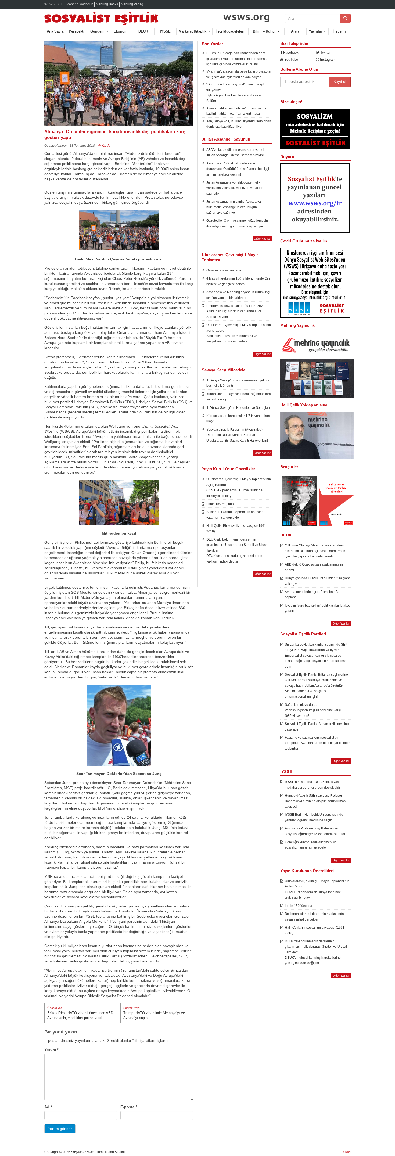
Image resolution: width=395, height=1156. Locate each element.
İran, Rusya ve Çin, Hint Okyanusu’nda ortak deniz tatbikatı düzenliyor (238, 123)
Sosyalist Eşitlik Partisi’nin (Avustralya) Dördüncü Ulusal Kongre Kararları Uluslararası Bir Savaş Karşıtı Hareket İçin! (237, 435)
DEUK (143, 31)
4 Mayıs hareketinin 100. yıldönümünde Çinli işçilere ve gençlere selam (238, 281)
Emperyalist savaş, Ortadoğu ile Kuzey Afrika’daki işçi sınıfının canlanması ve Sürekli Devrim (234, 311)
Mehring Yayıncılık (79, 4)
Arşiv (295, 31)
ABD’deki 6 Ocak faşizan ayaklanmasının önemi (315, 567)
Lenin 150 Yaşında (220, 504)
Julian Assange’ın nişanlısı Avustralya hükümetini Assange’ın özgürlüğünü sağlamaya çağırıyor (233, 207)
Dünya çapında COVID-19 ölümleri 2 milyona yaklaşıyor (318, 580)
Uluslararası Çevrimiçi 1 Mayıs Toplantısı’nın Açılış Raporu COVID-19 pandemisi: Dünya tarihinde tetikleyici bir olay (238, 487)
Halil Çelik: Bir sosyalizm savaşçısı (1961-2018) (236, 528)
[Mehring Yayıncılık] (317, 345)
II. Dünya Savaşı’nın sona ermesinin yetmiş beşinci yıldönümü (237, 383)
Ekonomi (121, 31)
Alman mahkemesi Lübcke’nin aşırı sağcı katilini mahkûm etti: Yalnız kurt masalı (236, 111)
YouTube (290, 60)
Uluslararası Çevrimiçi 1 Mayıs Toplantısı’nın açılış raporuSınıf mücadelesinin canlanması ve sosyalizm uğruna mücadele (238, 333)
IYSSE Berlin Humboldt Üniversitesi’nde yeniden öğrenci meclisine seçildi (314, 817)
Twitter (325, 53)
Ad (48, 1107)
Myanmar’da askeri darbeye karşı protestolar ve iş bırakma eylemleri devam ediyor (238, 74)
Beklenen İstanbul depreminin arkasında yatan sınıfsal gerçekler (235, 514)
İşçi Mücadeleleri (230, 31)
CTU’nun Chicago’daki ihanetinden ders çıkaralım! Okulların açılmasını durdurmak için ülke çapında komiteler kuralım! (236, 58)
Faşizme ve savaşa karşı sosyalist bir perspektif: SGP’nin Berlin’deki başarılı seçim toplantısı (317, 743)
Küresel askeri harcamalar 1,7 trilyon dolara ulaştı (238, 418)
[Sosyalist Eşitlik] (118, 18)
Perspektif (77, 31)
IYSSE (165, 31)
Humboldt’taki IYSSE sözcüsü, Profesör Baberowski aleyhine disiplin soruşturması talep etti (315, 801)
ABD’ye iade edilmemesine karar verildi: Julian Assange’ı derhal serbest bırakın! (235, 152)
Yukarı (346, 1152)
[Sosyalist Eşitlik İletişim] (315, 128)
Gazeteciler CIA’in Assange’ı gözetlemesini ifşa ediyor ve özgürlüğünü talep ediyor (237, 223)
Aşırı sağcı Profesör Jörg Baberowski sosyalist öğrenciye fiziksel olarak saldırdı (315, 831)
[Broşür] (317, 435)
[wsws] (246, 17)
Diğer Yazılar (262, 238)
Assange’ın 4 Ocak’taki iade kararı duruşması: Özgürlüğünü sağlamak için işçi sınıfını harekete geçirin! (237, 169)
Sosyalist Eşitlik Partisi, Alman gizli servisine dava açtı (317, 726)
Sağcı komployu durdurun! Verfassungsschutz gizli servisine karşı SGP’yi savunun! (313, 710)
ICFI (60, 4)
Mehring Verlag (132, 4)
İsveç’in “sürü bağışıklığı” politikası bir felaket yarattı (317, 608)
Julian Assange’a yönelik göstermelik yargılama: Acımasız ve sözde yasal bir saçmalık (234, 188)
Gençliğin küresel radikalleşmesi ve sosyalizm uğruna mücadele (311, 844)
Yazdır (105, 146)
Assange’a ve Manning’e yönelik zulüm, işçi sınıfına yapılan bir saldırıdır (238, 294)
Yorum (51, 1049)
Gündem (98, 31)
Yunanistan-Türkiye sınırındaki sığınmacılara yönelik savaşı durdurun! (238, 396)
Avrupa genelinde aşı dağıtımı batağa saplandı (312, 594)
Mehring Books (107, 4)
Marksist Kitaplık (193, 31)
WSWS (49, 4)
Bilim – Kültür (265, 31)
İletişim (339, 31)
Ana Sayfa (55, 31)
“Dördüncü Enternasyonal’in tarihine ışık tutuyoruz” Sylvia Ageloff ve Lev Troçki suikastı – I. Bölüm (235, 93)
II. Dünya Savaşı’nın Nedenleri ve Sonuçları (238, 408)
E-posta (128, 1107)
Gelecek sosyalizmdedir (223, 270)
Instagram (327, 60)
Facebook (290, 53)
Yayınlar (316, 31)
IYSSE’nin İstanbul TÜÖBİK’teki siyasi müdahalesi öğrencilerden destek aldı (312, 784)
